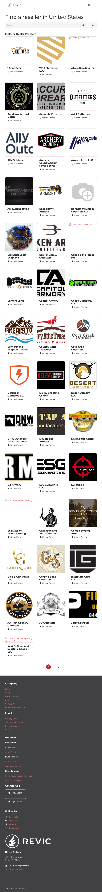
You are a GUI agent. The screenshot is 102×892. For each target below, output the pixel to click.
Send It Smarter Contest (16, 707)
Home (8, 689)
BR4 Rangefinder (13, 766)
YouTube (13, 820)
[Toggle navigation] (94, 5)
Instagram (14, 828)
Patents (8, 730)
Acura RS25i (10, 752)
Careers (8, 700)
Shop (7, 693)
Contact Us (10, 704)
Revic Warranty (12, 726)
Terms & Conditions (14, 722)
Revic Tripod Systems (15, 780)
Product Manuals (13, 696)
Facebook (13, 817)
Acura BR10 (10, 761)
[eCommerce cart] (89, 5)
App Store (16, 801)
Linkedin (13, 824)
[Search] (82, 25)
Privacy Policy (11, 719)
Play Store (16, 793)
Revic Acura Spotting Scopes (18, 776)
